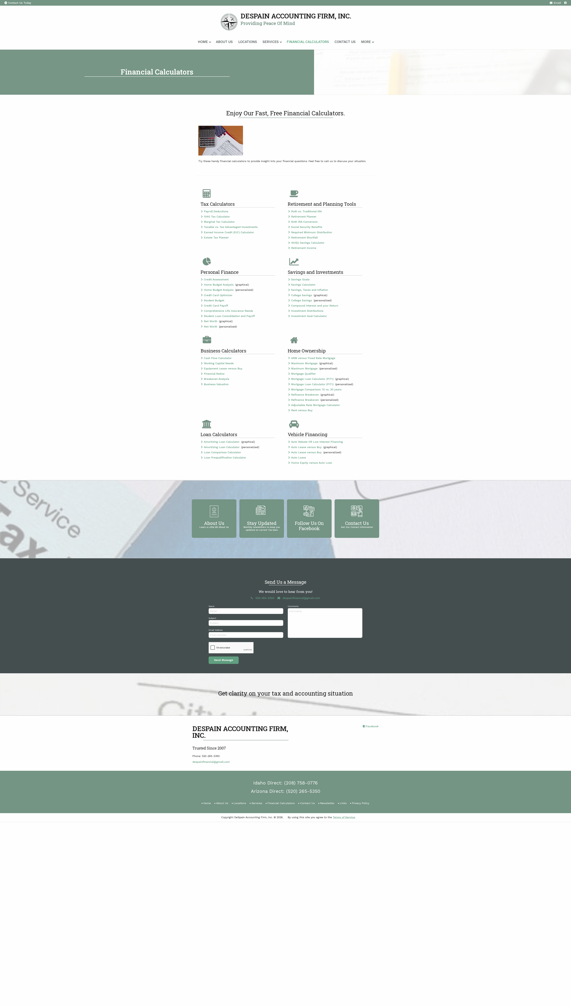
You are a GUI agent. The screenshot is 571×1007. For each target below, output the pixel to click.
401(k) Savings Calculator (307, 242)
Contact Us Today (19, 2)
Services (271, 42)
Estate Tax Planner (216, 237)
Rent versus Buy (302, 410)
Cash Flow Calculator (218, 358)
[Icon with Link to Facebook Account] (565, 2)
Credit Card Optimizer (218, 295)
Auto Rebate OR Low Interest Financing (317, 441)
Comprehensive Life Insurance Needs (228, 310)
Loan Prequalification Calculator (225, 457)
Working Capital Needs (219, 363)
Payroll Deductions (216, 211)
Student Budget (214, 300)
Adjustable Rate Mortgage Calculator (315, 405)
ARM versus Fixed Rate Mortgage (313, 358)
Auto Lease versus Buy (307, 447)
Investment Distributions (307, 310)
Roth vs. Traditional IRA (306, 211)
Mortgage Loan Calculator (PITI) (312, 378)
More (366, 42)
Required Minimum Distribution (311, 232)
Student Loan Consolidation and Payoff (229, 316)
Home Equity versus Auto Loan (311, 462)
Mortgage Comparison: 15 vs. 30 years (316, 389)
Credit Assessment (216, 279)
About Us (224, 42)
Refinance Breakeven (305, 394)
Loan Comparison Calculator (222, 452)
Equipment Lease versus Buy (223, 368)
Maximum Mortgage (305, 363)
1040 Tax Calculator (217, 216)
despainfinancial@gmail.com (211, 761)
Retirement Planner (303, 216)
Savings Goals (300, 279)
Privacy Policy (360, 803)
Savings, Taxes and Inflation (309, 289)
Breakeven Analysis (216, 378)
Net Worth (211, 321)
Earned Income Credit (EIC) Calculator (229, 232)
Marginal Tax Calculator (219, 221)
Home (203, 42)
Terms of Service (344, 817)
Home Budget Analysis (219, 284)
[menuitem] (204, 41)
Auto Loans (298, 457)
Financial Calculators (308, 42)
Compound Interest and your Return (314, 305)
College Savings (302, 295)
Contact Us (345, 42)
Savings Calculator (303, 284)
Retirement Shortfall (304, 237)
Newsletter (327, 803)
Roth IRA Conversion (304, 221)
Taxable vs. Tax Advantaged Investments (231, 226)
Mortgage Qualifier (303, 373)
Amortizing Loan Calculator (222, 441)
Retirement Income (303, 247)
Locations (247, 42)
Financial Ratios (214, 373)
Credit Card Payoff (216, 305)
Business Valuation (216, 384)
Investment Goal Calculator (309, 316)
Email (557, 2)
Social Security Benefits (306, 226)
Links (343, 803)
